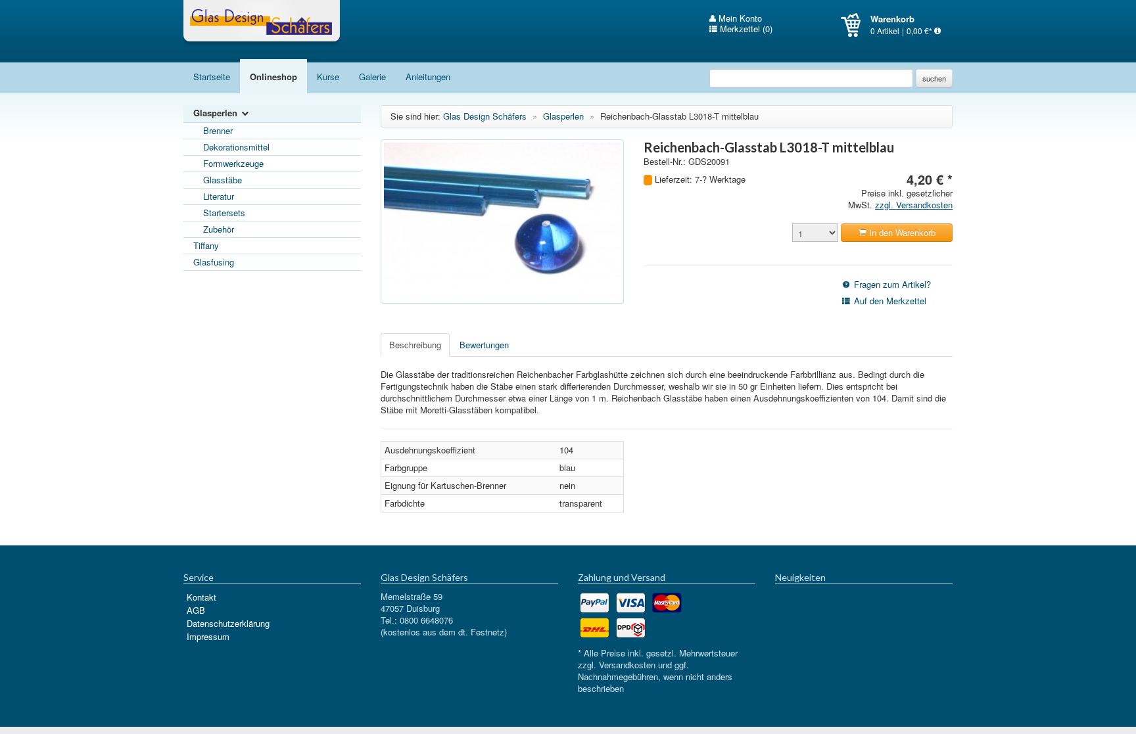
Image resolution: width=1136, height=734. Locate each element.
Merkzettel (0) (744, 29)
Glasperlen (216, 112)
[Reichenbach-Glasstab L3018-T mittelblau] (502, 221)
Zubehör (218, 229)
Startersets (224, 212)
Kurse (328, 76)
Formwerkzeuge (233, 163)
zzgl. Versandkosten (914, 204)
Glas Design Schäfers (261, 23)
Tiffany (206, 245)
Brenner (218, 130)
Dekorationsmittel (236, 147)
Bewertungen (484, 344)
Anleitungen (428, 76)
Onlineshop (273, 76)
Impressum (208, 636)
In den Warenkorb (900, 232)
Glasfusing (213, 262)
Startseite (211, 76)
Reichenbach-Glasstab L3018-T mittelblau (679, 116)
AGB (196, 610)
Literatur (218, 196)
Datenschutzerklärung (228, 623)
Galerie (372, 76)
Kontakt (201, 597)
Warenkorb (855, 25)
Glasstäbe (222, 179)
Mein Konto (739, 18)
